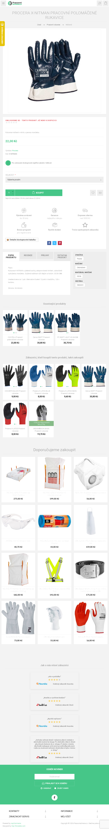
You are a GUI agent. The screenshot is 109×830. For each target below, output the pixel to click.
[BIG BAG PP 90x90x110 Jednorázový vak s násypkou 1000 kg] (18, 569)
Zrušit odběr (62, 788)
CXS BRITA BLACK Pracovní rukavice (15, 392)
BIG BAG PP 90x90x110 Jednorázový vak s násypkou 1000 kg (18, 590)
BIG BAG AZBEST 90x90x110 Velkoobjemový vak (54, 494)
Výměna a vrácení (24, 214)
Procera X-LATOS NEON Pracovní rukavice (68, 392)
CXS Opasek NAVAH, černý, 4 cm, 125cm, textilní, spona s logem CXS (90, 590)
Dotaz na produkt (62, 256)
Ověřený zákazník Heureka (63, 684)
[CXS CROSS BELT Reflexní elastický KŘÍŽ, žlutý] (54, 569)
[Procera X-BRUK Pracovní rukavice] (91, 617)
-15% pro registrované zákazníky (41, 423)
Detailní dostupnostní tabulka (23, 240)
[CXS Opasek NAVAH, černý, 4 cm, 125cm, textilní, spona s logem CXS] (91, 569)
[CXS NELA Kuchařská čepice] (54, 617)
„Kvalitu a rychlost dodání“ (54, 698)
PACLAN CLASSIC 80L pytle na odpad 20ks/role (54, 542)
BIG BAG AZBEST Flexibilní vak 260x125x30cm (18, 494)
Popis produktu (11, 256)
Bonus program (24, 228)
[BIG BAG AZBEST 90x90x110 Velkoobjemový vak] (54, 473)
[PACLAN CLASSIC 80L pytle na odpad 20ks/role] (54, 522)
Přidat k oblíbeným (93, 193)
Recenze (28, 255)
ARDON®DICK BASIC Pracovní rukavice (41, 430)
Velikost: (10, 175)
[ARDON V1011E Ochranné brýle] (18, 522)
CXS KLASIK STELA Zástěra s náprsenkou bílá (90, 542)
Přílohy (45, 255)
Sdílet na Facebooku (49, 243)
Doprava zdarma (85, 214)
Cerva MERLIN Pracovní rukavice (18, 637)
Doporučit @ (100, 193)
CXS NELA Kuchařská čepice (54, 637)
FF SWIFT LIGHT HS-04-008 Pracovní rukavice (67, 338)
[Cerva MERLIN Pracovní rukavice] (18, 617)
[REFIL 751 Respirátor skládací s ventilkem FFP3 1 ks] (91, 473)
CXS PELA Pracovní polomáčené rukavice (15, 338)
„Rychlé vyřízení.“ (54, 719)
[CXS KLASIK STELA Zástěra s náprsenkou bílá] (91, 522)
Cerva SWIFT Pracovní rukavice (41, 338)
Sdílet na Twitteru (54, 243)
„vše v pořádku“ (54, 677)
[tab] (11, 256)
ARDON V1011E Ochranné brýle (18, 541)
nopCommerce (16, 823)
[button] (13, 332)
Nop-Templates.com (18, 826)
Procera (15, 151)
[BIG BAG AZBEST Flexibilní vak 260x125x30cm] (18, 473)
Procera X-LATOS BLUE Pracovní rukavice (41, 392)
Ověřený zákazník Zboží (64, 705)
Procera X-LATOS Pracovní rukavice (15, 430)
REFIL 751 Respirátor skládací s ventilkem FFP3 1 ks (90, 494)
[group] (15, 322)
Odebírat (47, 788)
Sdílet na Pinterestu (60, 243)
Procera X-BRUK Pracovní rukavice (90, 637)
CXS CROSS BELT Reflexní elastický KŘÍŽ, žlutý (54, 590)
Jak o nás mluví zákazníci (54, 665)
